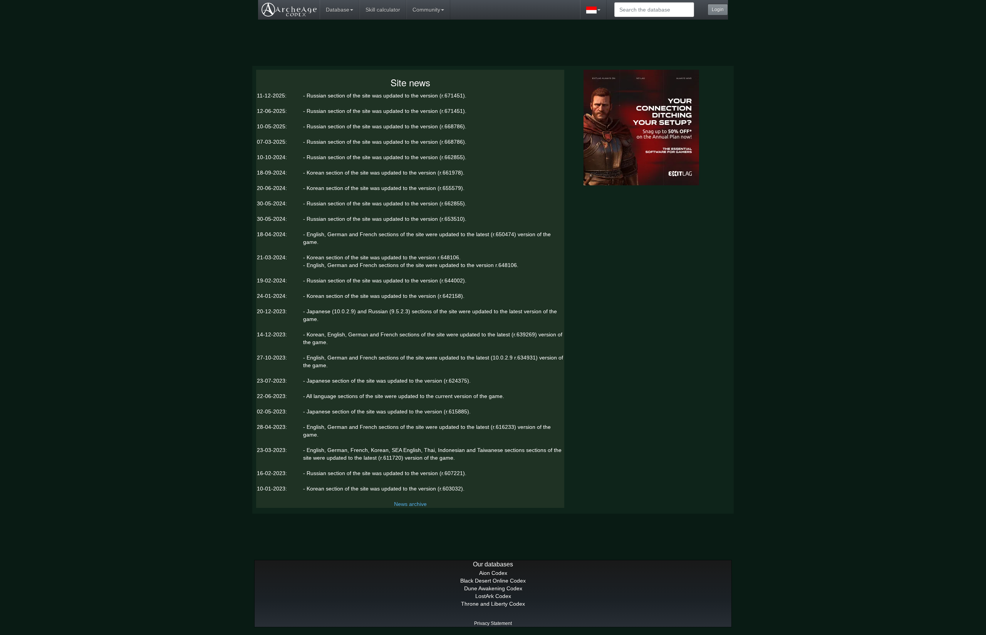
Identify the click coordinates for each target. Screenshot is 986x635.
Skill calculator (383, 10)
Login (718, 9)
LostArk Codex (493, 596)
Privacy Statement (493, 623)
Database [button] (337, 10)
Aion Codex (493, 573)
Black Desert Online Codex (493, 581)
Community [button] (426, 10)
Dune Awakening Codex (493, 588)
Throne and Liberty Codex (493, 604)
